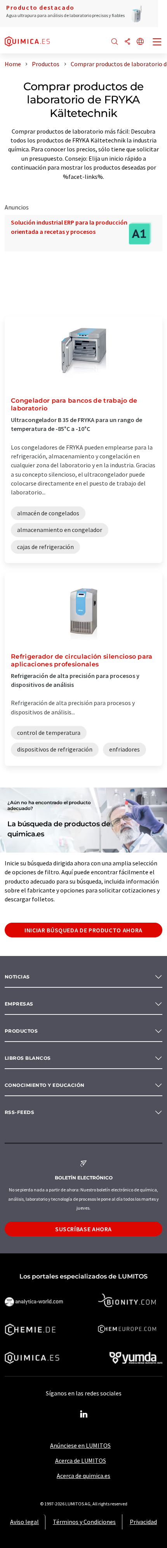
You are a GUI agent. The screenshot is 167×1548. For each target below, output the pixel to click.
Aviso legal (24, 1522)
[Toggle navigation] (157, 43)
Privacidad (143, 1522)
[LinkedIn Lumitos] (83, 1414)
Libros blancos (28, 1058)
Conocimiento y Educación (45, 1085)
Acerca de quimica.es (83, 1475)
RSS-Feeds (19, 1112)
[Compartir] (127, 42)
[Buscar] (114, 42)
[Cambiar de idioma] (140, 42)
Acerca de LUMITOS (80, 1460)
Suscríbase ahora (83, 1229)
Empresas (19, 1004)
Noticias (17, 977)
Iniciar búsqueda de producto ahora (83, 930)
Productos (21, 1031)
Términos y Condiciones (84, 1522)
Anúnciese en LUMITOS (80, 1445)
